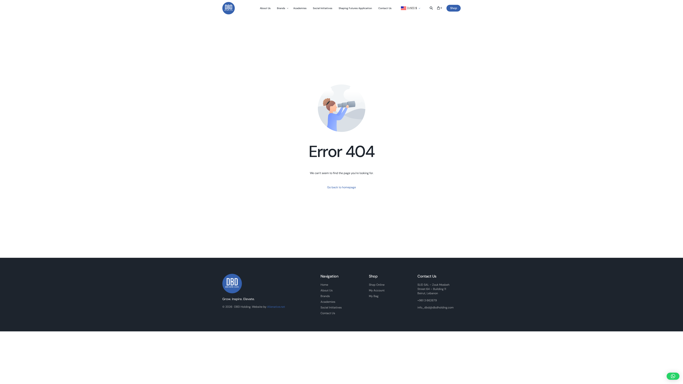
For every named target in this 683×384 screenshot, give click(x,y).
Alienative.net (276, 307)
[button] (673, 376)
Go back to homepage (341, 187)
